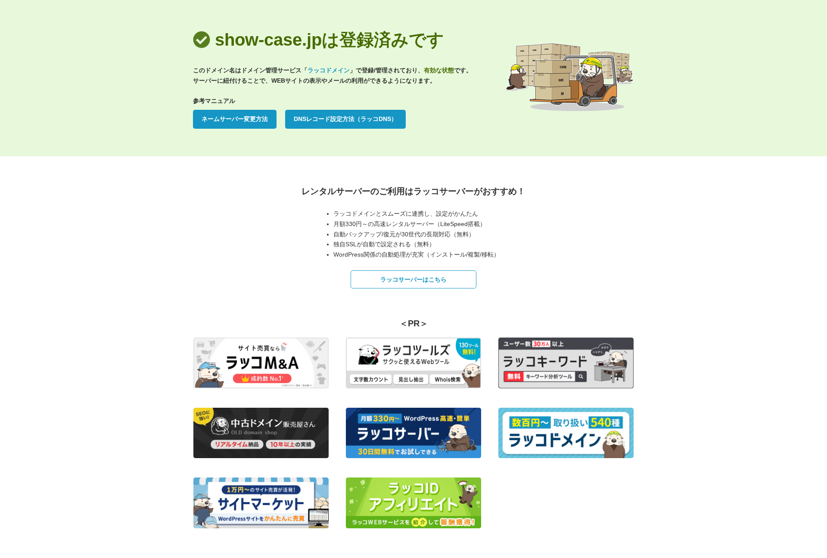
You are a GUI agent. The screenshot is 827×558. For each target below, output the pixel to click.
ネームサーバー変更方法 (235, 118)
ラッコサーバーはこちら (413, 279)
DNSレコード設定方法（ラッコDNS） (345, 118)
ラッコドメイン (329, 70)
